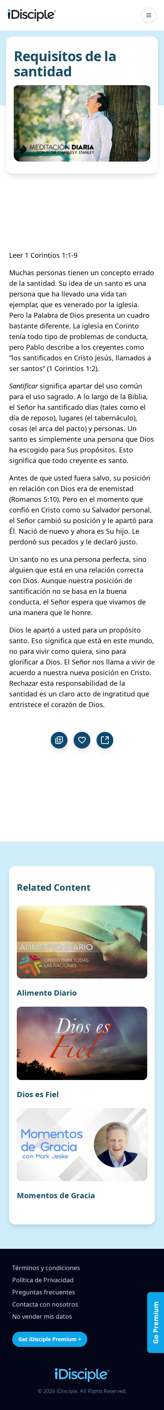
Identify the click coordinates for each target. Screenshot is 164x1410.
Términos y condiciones (46, 1268)
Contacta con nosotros (45, 1304)
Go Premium (155, 1322)
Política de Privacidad (43, 1280)
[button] (148, 15)
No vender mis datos (42, 1316)
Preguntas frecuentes (43, 1292)
